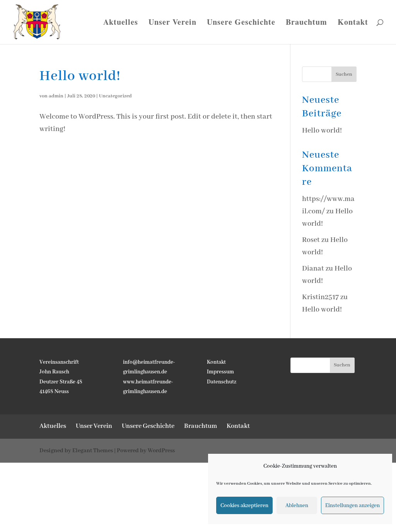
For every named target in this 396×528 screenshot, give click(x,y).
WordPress (161, 450)
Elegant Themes (92, 450)
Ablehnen (296, 505)
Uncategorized (115, 96)
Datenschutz (221, 381)
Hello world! (80, 76)
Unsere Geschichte (241, 23)
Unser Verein (172, 23)
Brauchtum (306, 23)
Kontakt (353, 23)
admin (56, 96)
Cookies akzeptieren (244, 505)
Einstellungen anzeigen (352, 505)
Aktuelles (120, 23)
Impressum (220, 371)
